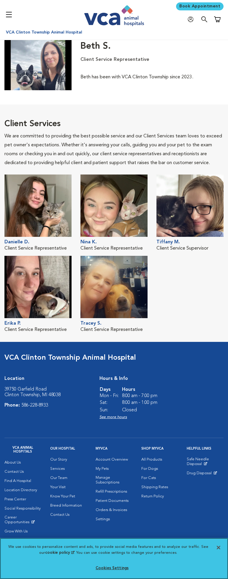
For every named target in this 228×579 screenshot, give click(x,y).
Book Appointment (199, 6)
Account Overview (112, 459)
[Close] (218, 547)
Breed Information (66, 505)
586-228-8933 (34, 405)
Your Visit (58, 487)
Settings (103, 519)
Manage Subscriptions (107, 480)
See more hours (113, 417)
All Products (151, 459)
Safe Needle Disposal (205, 463)
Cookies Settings (112, 568)
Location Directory (20, 490)
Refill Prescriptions (111, 492)
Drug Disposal (202, 474)
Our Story (58, 459)
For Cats (148, 478)
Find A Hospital (17, 481)
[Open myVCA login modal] (192, 19)
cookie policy (59, 553)
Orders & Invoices (111, 510)
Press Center (15, 499)
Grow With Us (16, 531)
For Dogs (149, 469)
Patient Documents (112, 501)
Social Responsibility (22, 508)
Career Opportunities (22, 521)
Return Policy (152, 496)
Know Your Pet (62, 496)
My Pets (102, 469)
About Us (12, 462)
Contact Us (14, 472)
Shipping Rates (154, 487)
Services (57, 469)
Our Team (58, 478)
